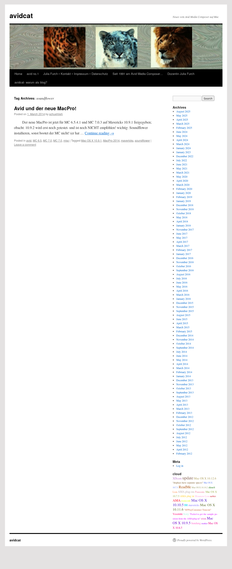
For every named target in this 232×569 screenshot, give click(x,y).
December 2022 (184, 156)
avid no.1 (33, 73)
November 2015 (185, 307)
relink (203, 518)
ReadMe (185, 486)
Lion (175, 491)
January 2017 (183, 254)
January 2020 (183, 193)
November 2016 (185, 262)
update (187, 478)
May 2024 (181, 136)
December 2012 (184, 417)
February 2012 (184, 453)
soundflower (142, 140)
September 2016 (185, 270)
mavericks (127, 140)
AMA (177, 500)
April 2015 (182, 323)
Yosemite (178, 514)
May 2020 (181, 176)
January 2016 (183, 298)
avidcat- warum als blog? (30, 82)
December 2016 (184, 258)
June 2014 (181, 355)
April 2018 (182, 221)
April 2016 (182, 290)
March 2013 (182, 408)
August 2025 (183, 111)
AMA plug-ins (186, 492)
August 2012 (183, 433)
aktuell (211, 487)
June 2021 (181, 164)
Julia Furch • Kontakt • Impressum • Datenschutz (75, 73)
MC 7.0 (47, 140)
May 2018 (181, 217)
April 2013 (182, 404)
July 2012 (181, 437)
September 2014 (185, 347)
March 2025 (182, 123)
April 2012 (182, 449)
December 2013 (184, 380)
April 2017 (182, 241)
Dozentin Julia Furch (180, 73)
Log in (179, 465)
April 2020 (182, 180)
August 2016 (183, 274)
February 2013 (184, 412)
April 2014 (182, 364)
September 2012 (185, 429)
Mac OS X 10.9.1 (91, 140)
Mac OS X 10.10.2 (200, 487)
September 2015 (185, 311)
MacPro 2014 (111, 140)
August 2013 (183, 396)
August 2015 (183, 315)
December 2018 (184, 205)
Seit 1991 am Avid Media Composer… (138, 73)
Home (18, 73)
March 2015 (182, 327)
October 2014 (183, 343)
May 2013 (181, 400)
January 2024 (183, 148)
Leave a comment (25, 144)
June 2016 (181, 282)
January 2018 (183, 225)
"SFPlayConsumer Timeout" (197, 509)
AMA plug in (187, 496)
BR (186, 505)
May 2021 (181, 168)
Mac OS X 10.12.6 (205, 478)
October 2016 (183, 266)
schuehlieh (56, 114)
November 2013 (185, 384)
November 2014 (185, 339)
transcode (186, 500)
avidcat (21, 15)
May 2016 (181, 286)
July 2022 (181, 160)
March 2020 (182, 184)
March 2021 (182, 172)
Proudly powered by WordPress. (194, 540)
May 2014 (181, 360)
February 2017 (184, 250)
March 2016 (182, 294)
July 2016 (181, 278)
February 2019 (184, 197)
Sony (186, 514)
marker (204, 523)
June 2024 (181, 131)
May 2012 (181, 445)
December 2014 (184, 335)
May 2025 (181, 115)
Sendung (196, 523)
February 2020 (184, 188)
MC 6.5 (37, 140)
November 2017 (185, 229)
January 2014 (183, 376)
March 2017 (182, 246)
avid (28, 140)
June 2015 (181, 319)
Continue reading (99, 133)
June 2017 (181, 233)
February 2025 (184, 127)
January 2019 (183, 201)
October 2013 (183, 388)
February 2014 (184, 372)
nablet (213, 496)
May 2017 (181, 237)
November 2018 (185, 209)
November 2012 (185, 421)
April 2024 (182, 140)
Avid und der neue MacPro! (45, 108)
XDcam (177, 478)
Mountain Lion (202, 496)
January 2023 (183, 152)
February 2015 (184, 331)
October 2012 (183, 425)
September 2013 (185, 392)
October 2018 (183, 213)
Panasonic (200, 491)
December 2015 (184, 303)
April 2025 (182, 119)
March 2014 (182, 368)
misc (66, 140)
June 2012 (181, 441)
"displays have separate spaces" (188, 482)
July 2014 (181, 351)
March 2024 (182, 144)
